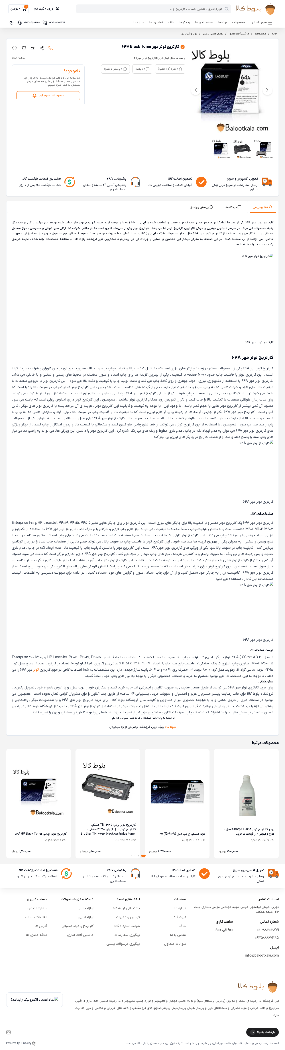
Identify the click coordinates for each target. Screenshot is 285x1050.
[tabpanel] (142, 475)
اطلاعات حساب (36, 917)
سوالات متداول (175, 944)
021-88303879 (268, 930)
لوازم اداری (86, 917)
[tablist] (142, 207)
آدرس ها (41, 926)
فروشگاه (180, 917)
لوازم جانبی (85, 908)
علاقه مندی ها (36, 935)
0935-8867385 (267, 938)
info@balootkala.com (262, 955)
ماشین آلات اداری (80, 935)
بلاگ (170, 22)
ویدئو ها (184, 22)
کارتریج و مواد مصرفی (78, 926)
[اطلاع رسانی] (24, 48)
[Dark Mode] (11, 22)
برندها (222, 22)
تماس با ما (156, 22)
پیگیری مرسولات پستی (123, 944)
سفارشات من (37, 908)
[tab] (263, 207)
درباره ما (139, 22)
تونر (36, 670)
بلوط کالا (170, 727)
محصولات (238, 22)
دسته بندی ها (204, 22)
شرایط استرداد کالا (127, 926)
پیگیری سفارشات (127, 935)
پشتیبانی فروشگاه (126, 908)
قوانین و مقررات (128, 917)
